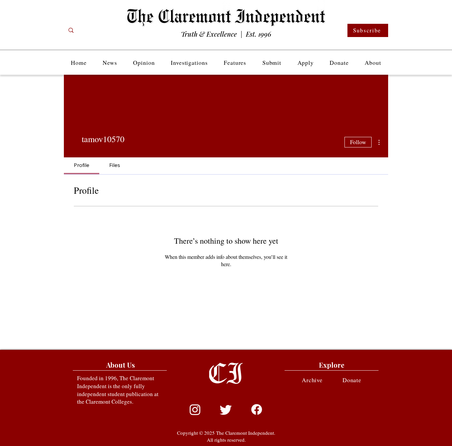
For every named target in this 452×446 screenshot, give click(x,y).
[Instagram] (195, 409)
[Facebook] (256, 409)
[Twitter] (226, 409)
